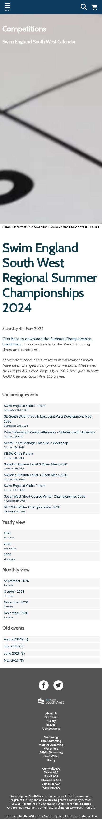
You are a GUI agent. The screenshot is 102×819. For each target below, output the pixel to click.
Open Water (51, 756)
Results (51, 724)
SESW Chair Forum (18, 455)
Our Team (51, 717)
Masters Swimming (51, 744)
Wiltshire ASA (51, 787)
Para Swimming (51, 741)
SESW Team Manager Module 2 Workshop (36, 445)
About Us (51, 713)
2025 (10, 546)
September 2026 (16, 583)
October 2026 (14, 593)
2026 (9, 535)
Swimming (51, 737)
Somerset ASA (51, 783)
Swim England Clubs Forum (25, 407)
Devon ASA (51, 772)
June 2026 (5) (14, 653)
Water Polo (51, 748)
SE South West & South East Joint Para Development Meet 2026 (48, 420)
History (51, 721)
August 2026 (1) (16, 639)
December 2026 (16, 615)
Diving (51, 760)
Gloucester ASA (51, 780)
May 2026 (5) (14, 660)
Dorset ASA (51, 776)
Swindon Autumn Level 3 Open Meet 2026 (35, 466)
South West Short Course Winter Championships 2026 (44, 498)
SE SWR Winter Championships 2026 (32, 509)
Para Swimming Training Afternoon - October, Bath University (49, 434)
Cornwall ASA (51, 768)
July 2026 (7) (13, 646)
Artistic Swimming (51, 752)
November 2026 (16, 604)
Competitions (51, 728)
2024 (9, 556)
